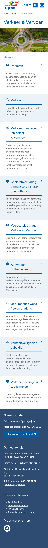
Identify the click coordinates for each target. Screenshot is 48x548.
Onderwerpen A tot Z (18, 505)
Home (6, 13)
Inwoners (14, 13)
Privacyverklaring (16, 509)
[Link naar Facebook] (7, 528)
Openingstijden (28, 421)
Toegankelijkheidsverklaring (21, 512)
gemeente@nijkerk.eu (14, 484)
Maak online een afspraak (20, 434)
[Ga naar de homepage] (11, 5)
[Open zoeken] (35, 5)
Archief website (15, 502)
